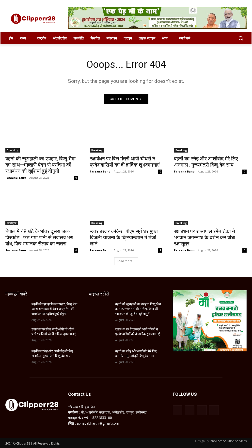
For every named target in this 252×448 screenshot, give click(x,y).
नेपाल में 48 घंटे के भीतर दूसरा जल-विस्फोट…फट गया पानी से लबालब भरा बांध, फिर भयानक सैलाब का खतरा (39, 237)
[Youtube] (214, 410)
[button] (241, 38)
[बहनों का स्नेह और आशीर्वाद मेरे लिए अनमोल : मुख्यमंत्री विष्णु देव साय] (210, 134)
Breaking (12, 150)
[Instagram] (189, 410)
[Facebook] (177, 410)
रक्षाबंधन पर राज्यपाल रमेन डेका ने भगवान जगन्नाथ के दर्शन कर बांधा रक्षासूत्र (204, 237)
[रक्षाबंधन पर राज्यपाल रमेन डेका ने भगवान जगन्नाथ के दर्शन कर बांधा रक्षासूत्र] (210, 207)
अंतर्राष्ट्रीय (11, 223)
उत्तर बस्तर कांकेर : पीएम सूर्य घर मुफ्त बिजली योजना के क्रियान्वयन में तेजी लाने (124, 237)
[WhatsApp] (201, 410)
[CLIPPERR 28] (34, 18)
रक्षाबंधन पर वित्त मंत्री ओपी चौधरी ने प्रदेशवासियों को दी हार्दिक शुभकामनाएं (124, 162)
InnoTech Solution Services (228, 441)
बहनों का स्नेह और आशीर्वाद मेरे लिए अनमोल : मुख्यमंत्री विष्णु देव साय (206, 162)
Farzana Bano (15, 177)
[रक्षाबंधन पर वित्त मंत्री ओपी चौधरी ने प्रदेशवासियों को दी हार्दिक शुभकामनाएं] (126, 134)
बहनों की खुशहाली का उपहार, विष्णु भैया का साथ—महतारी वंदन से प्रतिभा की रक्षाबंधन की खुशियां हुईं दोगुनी (40, 165)
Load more (124, 261)
